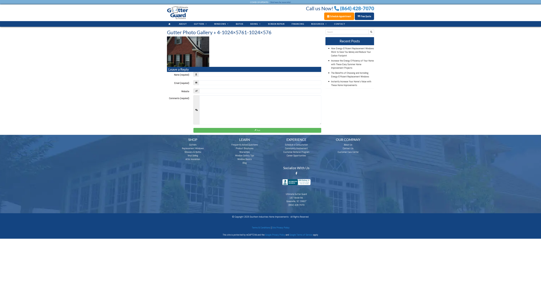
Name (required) (181, 74)
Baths (239, 24)
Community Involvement (296, 148)
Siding (254, 24)
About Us (348, 144)
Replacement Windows (193, 148)
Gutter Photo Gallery (190, 32)
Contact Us (348, 148)
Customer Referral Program (296, 152)
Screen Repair (276, 24)
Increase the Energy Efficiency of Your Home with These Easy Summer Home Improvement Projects (352, 64)
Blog (244, 162)
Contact (339, 24)
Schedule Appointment (340, 16)
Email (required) (181, 83)
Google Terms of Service (301, 234)
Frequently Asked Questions (244, 144)
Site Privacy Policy (280, 227)
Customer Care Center (348, 152)
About (183, 24)
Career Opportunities (296, 155)
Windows (220, 24)
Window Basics (244, 159)
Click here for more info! (280, 2)
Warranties (244, 152)
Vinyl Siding (193, 155)
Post (258, 130)
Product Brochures (244, 148)
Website (185, 91)
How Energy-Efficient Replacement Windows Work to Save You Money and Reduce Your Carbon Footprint (352, 52)
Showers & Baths (193, 152)
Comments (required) (179, 98)
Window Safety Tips (244, 155)
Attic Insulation (193, 159)
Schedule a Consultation (296, 144)
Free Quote (365, 16)
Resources (317, 24)
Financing (298, 24)
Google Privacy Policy (275, 234)
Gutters (199, 24)
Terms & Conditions (261, 227)
